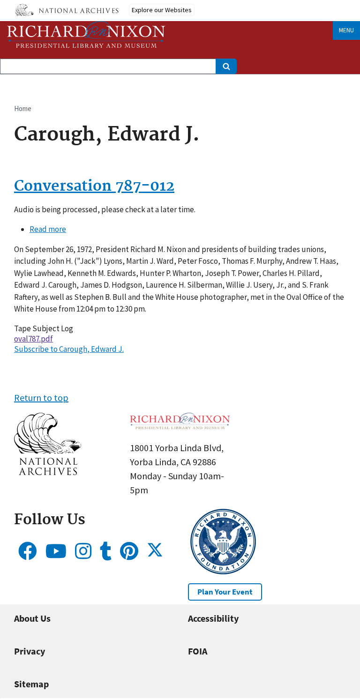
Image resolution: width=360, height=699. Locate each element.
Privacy (29, 651)
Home (22, 108)
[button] (47, 471)
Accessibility (213, 618)
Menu (346, 30)
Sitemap (31, 684)
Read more (48, 229)
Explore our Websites (162, 10)
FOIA (197, 651)
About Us (32, 618)
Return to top (41, 397)
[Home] (86, 34)
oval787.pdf (33, 339)
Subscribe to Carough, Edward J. (69, 349)
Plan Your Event (225, 592)
